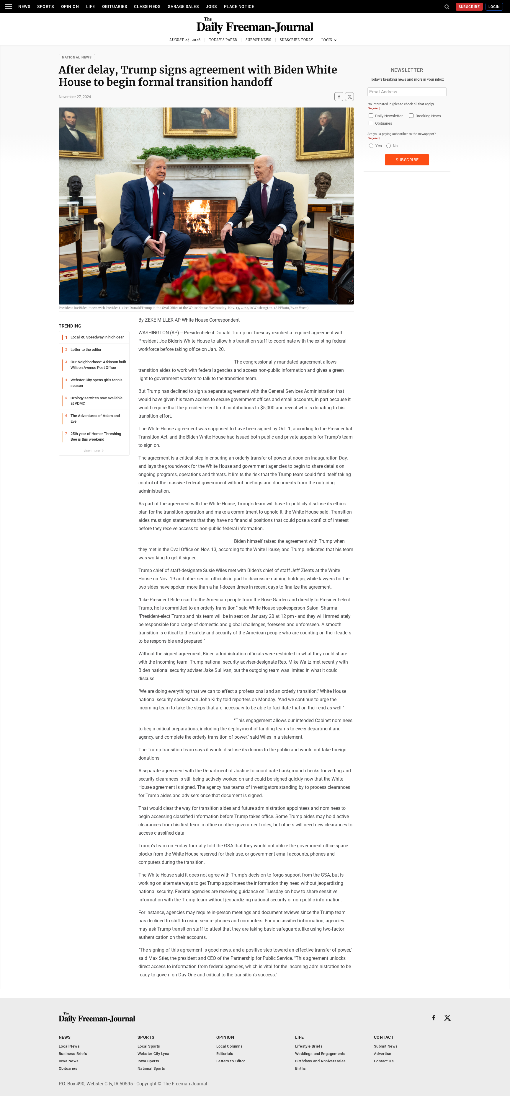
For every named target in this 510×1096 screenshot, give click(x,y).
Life (90, 6)
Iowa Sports (148, 1061)
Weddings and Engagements (320, 1053)
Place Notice (239, 6)
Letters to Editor (230, 1061)
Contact (384, 1037)
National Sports (151, 1068)
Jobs (211, 6)
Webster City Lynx (153, 1053)
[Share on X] (349, 96)
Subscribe (469, 7)
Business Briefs (73, 1053)
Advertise (382, 1053)
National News (77, 57)
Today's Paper (223, 40)
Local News (69, 1046)
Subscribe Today (296, 40)
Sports (45, 6)
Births (300, 1068)
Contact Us (384, 1061)
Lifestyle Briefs (309, 1046)
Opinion (70, 6)
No (395, 146)
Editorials (224, 1053)
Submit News (259, 40)
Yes (377, 146)
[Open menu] (8, 6)
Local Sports (149, 1046)
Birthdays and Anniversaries (320, 1061)
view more (92, 451)
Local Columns (229, 1046)
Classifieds (147, 6)
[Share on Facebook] (338, 96)
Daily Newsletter (389, 116)
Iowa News (69, 1061)
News (24, 6)
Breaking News (428, 116)
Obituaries (114, 6)
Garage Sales (183, 6)
